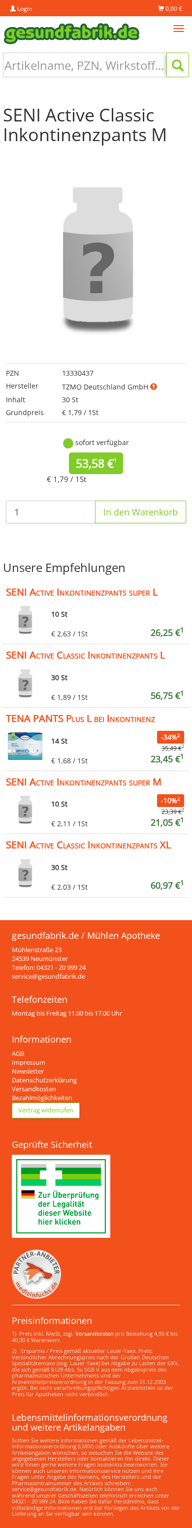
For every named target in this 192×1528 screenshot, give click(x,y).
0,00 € (173, 8)
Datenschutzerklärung (44, 1080)
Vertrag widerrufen (45, 1110)
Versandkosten (34, 1089)
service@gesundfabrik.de (48, 976)
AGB (18, 1053)
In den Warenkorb (140, 512)
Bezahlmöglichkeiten (42, 1098)
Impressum (28, 1062)
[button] (153, 386)
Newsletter (28, 1071)
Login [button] (24, 8)
